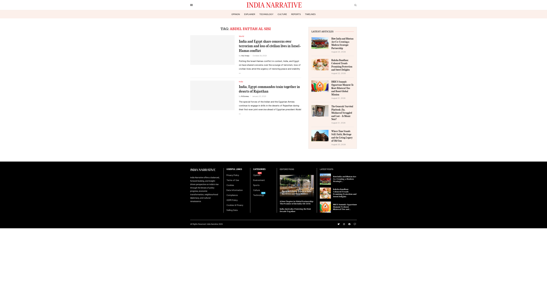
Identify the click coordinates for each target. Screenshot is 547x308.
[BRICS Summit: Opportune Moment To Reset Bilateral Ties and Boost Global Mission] (319, 86)
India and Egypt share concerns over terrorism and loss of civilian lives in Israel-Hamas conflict (270, 46)
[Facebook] (349, 224)
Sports (256, 185)
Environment (259, 180)
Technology (266, 14)
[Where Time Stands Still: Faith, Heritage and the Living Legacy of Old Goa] (319, 135)
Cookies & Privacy (234, 205)
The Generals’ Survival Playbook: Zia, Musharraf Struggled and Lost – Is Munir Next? (342, 113)
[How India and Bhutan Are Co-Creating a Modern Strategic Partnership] (319, 43)
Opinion (235, 14)
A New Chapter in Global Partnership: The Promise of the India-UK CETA (297, 202)
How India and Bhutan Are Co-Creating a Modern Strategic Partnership (342, 44)
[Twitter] (339, 224)
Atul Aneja (245, 56)
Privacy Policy (232, 175)
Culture (282, 14)
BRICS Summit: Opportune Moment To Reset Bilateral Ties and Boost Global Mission (342, 88)
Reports (296, 14)
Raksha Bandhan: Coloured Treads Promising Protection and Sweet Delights (341, 65)
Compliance (232, 195)
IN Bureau (245, 96)
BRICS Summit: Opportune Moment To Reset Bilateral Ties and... (345, 206)
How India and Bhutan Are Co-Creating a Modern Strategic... (344, 179)
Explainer (249, 14)
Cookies (230, 185)
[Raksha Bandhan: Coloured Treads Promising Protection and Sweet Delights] (319, 64)
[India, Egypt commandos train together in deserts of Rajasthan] (212, 95)
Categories (259, 169)
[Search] (355, 5)
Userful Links (234, 169)
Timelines (310, 14)
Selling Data (232, 210)
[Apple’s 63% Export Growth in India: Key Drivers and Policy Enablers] (297, 186)
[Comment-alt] (355, 224)
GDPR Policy (232, 200)
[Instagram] (344, 224)
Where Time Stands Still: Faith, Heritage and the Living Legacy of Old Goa (342, 136)
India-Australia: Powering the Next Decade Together (295, 210)
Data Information (234, 190)
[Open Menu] (191, 5)
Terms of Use (232, 180)
